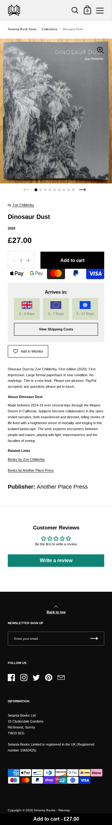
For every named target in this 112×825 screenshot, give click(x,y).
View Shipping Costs (56, 329)
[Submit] (94, 639)
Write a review (56, 560)
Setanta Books (44, 810)
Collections (49, 29)
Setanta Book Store (22, 29)
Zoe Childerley (23, 205)
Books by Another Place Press (31, 470)
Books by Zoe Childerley (26, 459)
